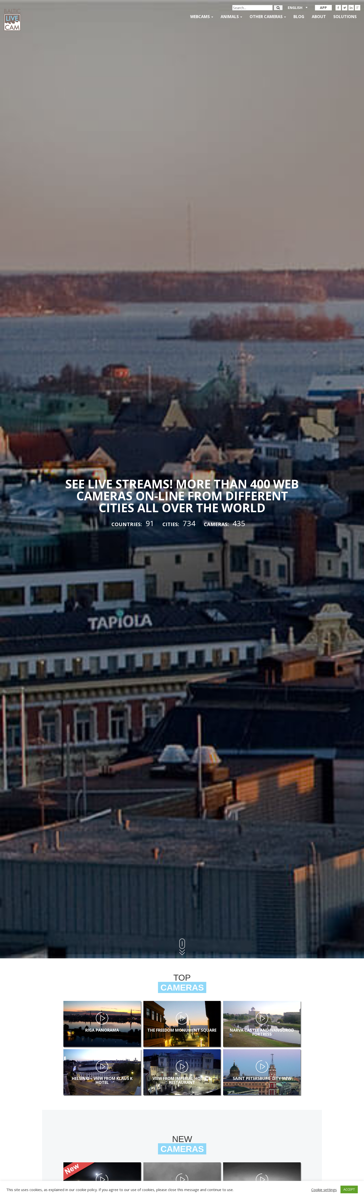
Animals (230, 16)
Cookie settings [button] (324, 1189)
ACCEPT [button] (349, 1189)
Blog (298, 16)
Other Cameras (267, 16)
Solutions (345, 16)
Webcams (200, 16)
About (319, 16)
